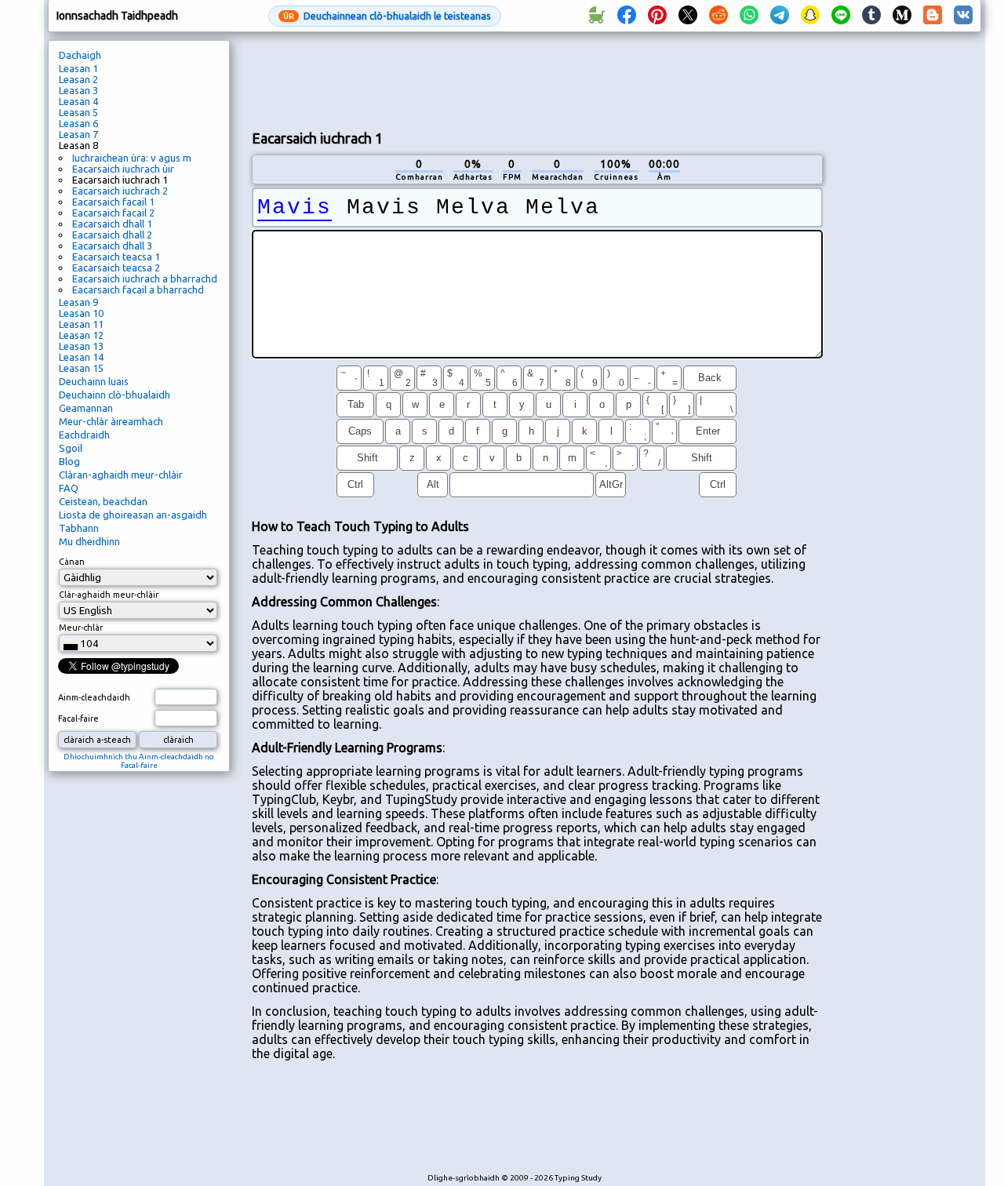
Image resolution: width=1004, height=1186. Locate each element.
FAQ (68, 487)
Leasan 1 (78, 68)
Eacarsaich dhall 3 (112, 245)
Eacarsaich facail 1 (113, 201)
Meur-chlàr (81, 627)
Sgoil (70, 447)
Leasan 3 (78, 90)
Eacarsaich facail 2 (113, 212)
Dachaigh (80, 54)
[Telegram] (779, 15)
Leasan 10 (81, 312)
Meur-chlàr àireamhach (111, 421)
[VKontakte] (963, 15)
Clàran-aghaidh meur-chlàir (121, 474)
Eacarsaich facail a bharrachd (138, 289)
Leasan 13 (81, 345)
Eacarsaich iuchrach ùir (123, 168)
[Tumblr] (871, 15)
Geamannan (86, 407)
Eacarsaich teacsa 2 (116, 267)
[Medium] (902, 15)
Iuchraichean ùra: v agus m (131, 157)
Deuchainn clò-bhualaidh (114, 394)
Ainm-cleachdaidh (94, 697)
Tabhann (79, 527)
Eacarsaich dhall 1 (112, 223)
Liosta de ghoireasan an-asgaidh (133, 514)
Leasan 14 (81, 356)
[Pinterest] (657, 15)
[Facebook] (626, 15)
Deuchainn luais (94, 381)
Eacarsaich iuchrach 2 (120, 190)
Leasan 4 (78, 101)
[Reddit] (718, 15)
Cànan (72, 561)
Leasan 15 (81, 367)
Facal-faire (78, 718)
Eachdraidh (84, 434)
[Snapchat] (810, 15)
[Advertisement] (537, 79)
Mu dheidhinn (89, 541)
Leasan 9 (78, 301)
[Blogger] (932, 15)
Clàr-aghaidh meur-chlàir (108, 594)
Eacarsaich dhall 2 (112, 234)
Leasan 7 (78, 134)
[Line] (840, 15)
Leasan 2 (78, 79)
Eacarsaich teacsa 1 (116, 256)
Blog (69, 461)
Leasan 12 (81, 334)
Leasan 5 (78, 112)
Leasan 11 (81, 323)
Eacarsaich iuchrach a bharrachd (144, 278)
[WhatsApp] (749, 15)
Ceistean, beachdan (103, 501)
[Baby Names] (596, 15)
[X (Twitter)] (687, 15)
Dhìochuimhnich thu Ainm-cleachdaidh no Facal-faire (139, 760)
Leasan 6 (78, 123)
